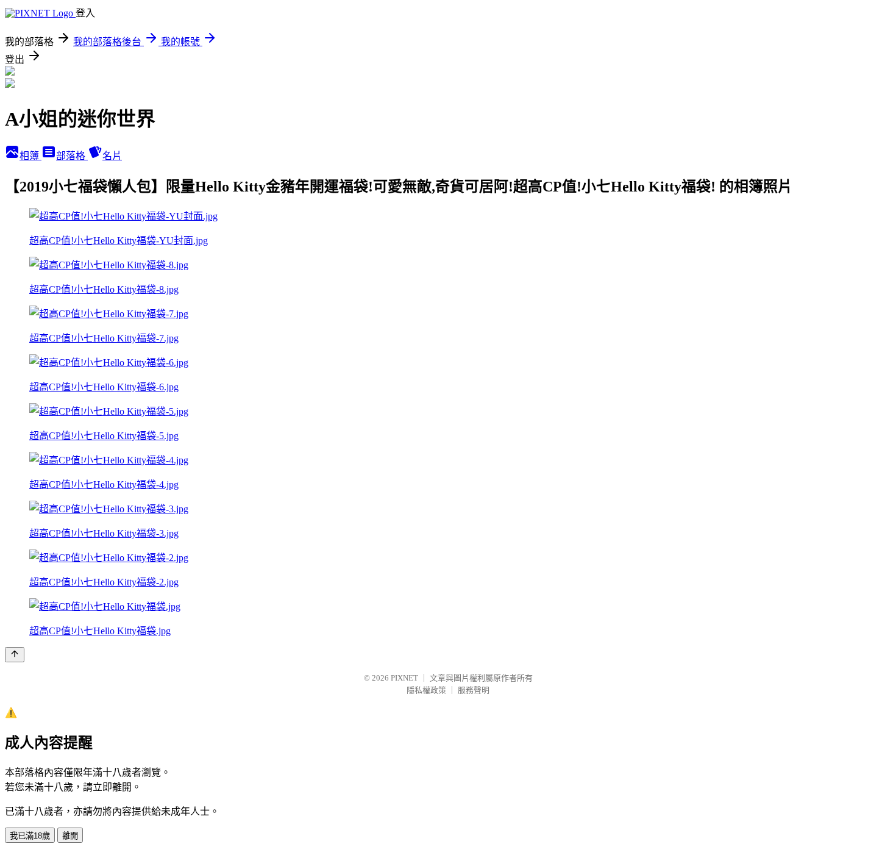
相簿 (30, 156)
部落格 (72, 156)
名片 (112, 156)
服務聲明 (473, 690)
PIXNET (404, 677)
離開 (70, 835)
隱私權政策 (426, 690)
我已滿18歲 (30, 835)
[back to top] (14, 654)
